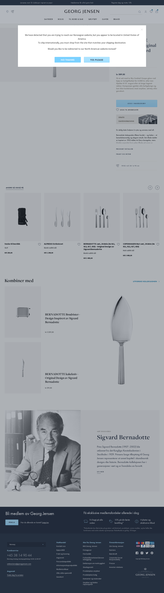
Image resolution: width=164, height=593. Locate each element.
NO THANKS (68, 59)
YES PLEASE (96, 59)
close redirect (142, 29)
